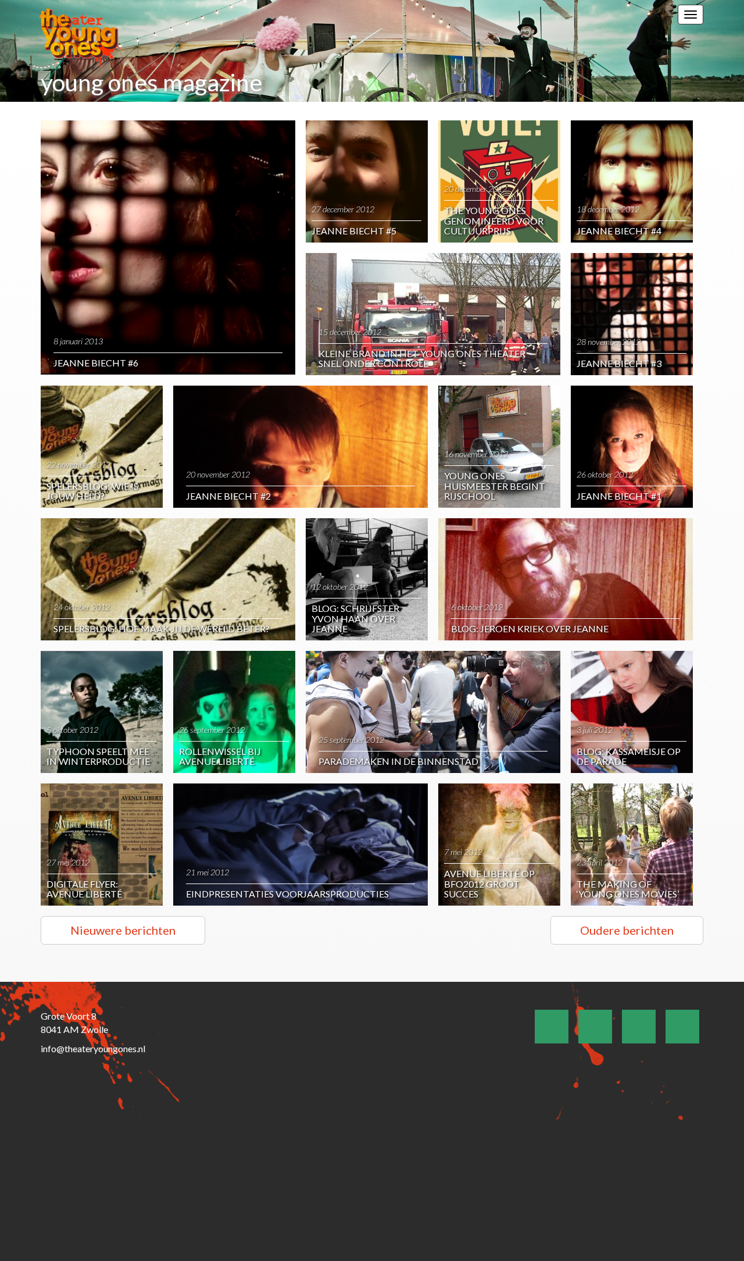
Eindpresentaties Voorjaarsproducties (287, 893)
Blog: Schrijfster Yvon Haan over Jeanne (355, 618)
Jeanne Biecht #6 (95, 362)
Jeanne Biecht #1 (619, 495)
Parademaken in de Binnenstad (398, 761)
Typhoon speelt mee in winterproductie (98, 756)
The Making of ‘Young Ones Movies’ (628, 889)
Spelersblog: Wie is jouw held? (92, 491)
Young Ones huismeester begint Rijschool (494, 485)
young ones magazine (151, 82)
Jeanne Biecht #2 (228, 495)
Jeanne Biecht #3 (619, 363)
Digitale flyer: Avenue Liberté (84, 889)
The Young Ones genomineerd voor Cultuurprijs (493, 220)
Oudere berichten (627, 930)
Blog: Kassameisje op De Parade (629, 756)
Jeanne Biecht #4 (619, 230)
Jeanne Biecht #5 (354, 230)
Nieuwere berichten (123, 930)
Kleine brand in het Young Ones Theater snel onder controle (422, 358)
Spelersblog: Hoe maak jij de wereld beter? (161, 628)
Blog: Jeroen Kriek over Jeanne (530, 628)
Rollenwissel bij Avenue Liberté (220, 756)
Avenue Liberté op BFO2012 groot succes (489, 883)
